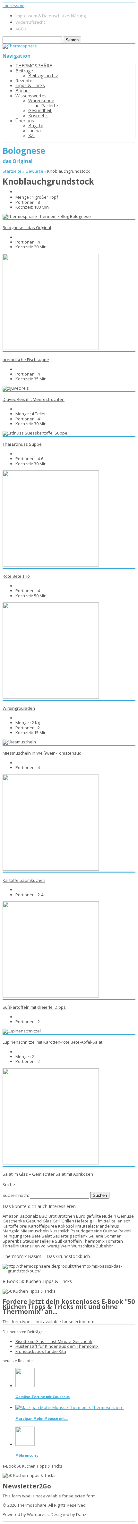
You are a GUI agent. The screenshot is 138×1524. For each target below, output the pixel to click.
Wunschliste (83, 1246)
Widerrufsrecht (30, 22)
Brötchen (66, 1216)
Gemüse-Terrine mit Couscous (42, 1396)
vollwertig (50, 1246)
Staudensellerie (38, 1241)
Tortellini (11, 1246)
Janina (34, 131)
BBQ (43, 1216)
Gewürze (34, 171)
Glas (47, 1221)
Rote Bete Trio (16, 576)
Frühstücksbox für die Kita (40, 1351)
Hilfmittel (101, 1221)
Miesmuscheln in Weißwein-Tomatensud (42, 753)
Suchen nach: (16, 1195)
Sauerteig (62, 1236)
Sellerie (96, 1236)
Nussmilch (60, 1231)
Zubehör (104, 1246)
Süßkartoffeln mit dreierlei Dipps (34, 1007)
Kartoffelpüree (42, 1226)
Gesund (34, 1221)
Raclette (49, 106)
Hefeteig (83, 1221)
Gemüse (125, 1216)
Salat (47, 1236)
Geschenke (14, 1221)
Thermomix (94, 1241)
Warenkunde (41, 100)
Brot (52, 1216)
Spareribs (12, 1241)
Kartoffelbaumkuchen (24, 880)
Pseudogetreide (86, 1231)
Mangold (11, 1231)
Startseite (12, 171)
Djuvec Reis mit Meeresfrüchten (34, 399)
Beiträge (24, 71)
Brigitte (35, 125)
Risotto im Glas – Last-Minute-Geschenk (53, 1341)
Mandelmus (107, 1226)
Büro (80, 1216)
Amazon (11, 1216)
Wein (65, 1246)
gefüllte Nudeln (101, 1216)
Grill (56, 1221)
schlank (80, 1236)
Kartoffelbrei (15, 1226)
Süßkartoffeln (68, 1241)
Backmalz (29, 1216)
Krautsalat (85, 1226)
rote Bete (32, 1236)
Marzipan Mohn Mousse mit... (41, 1418)
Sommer (112, 1236)
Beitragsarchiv (43, 75)
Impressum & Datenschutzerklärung (50, 16)
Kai (31, 135)
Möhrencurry (27, 1455)
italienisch (120, 1221)
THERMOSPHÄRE (33, 65)
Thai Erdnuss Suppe (22, 444)
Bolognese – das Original (27, 227)
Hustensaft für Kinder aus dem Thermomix (57, 1346)
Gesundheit (40, 110)
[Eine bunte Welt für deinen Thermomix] (20, 46)
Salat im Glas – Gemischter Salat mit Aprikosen (48, 1174)
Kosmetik (38, 115)
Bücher (22, 90)
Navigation (16, 56)
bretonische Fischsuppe (26, 359)
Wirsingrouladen (19, 708)
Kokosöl (66, 1226)
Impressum (13, 5)
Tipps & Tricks (30, 85)
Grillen (67, 1221)
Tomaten (114, 1241)
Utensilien (30, 1246)
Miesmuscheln (35, 1231)
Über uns (24, 121)
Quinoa (110, 1231)
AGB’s (21, 29)
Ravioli (124, 1231)
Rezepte (23, 81)
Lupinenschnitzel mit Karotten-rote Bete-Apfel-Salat (52, 1042)
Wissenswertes (31, 96)
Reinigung (12, 1236)
